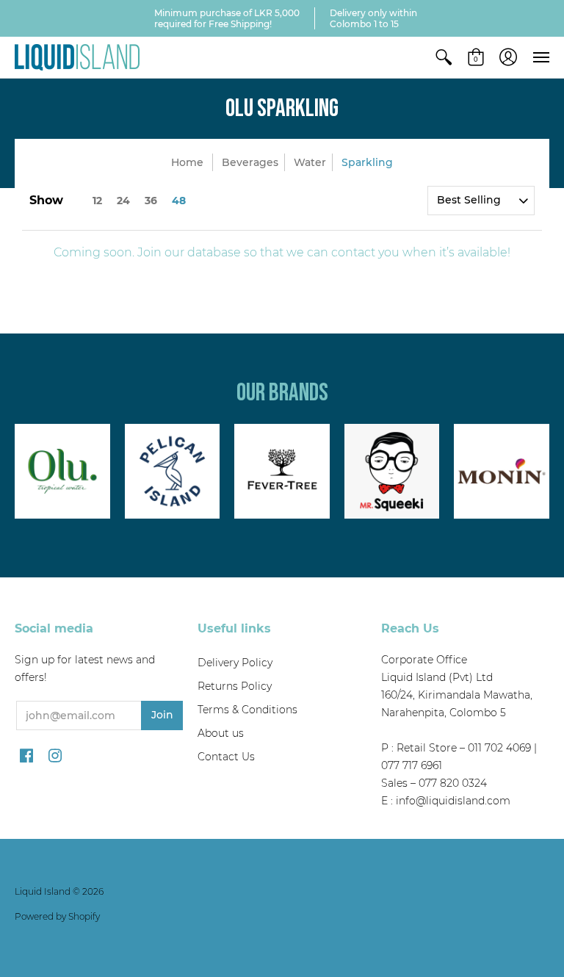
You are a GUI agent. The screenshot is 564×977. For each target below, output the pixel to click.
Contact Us (226, 756)
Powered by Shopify (57, 916)
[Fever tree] (282, 471)
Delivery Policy (235, 662)
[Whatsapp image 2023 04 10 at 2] (392, 471)
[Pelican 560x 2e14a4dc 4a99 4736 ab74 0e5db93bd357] (172, 471)
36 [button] (151, 200)
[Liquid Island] (77, 57)
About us (221, 733)
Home (187, 162)
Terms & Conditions (247, 709)
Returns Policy (235, 686)
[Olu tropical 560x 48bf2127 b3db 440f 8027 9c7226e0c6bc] (62, 471)
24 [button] (123, 200)
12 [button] (97, 200)
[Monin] (501, 471)
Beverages (250, 162)
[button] (443, 57)
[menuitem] (443, 57)
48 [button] (179, 200)
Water (310, 162)
